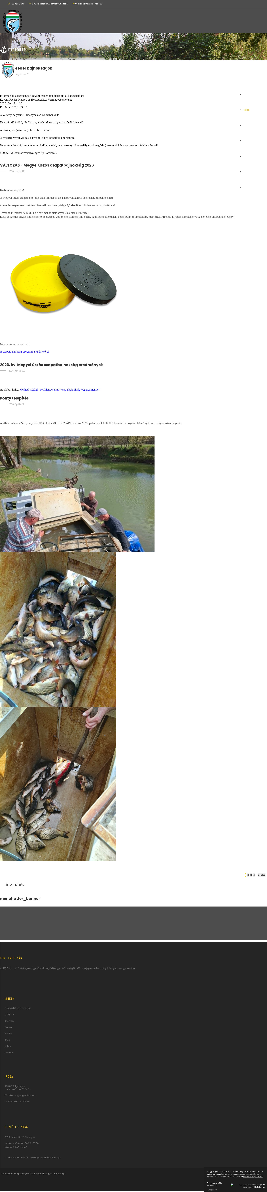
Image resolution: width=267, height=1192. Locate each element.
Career (8, 1027)
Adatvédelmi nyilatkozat (18, 1008)
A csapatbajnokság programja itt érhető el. (24, 351)
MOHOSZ (9, 1014)
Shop (7, 1040)
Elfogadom (212, 1189)
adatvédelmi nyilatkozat (253, 1176)
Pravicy (8, 1033)
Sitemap (9, 1021)
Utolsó (261, 875)
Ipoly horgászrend (254, 187)
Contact (9, 1052)
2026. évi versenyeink (255, 125)
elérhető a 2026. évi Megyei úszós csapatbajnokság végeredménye (59, 389)
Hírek (247, 109)
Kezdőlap (249, 94)
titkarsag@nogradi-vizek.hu (22, 1095)
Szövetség (249, 140)
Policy (8, 1046)
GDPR (246, 156)
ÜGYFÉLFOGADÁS (252, 171)
